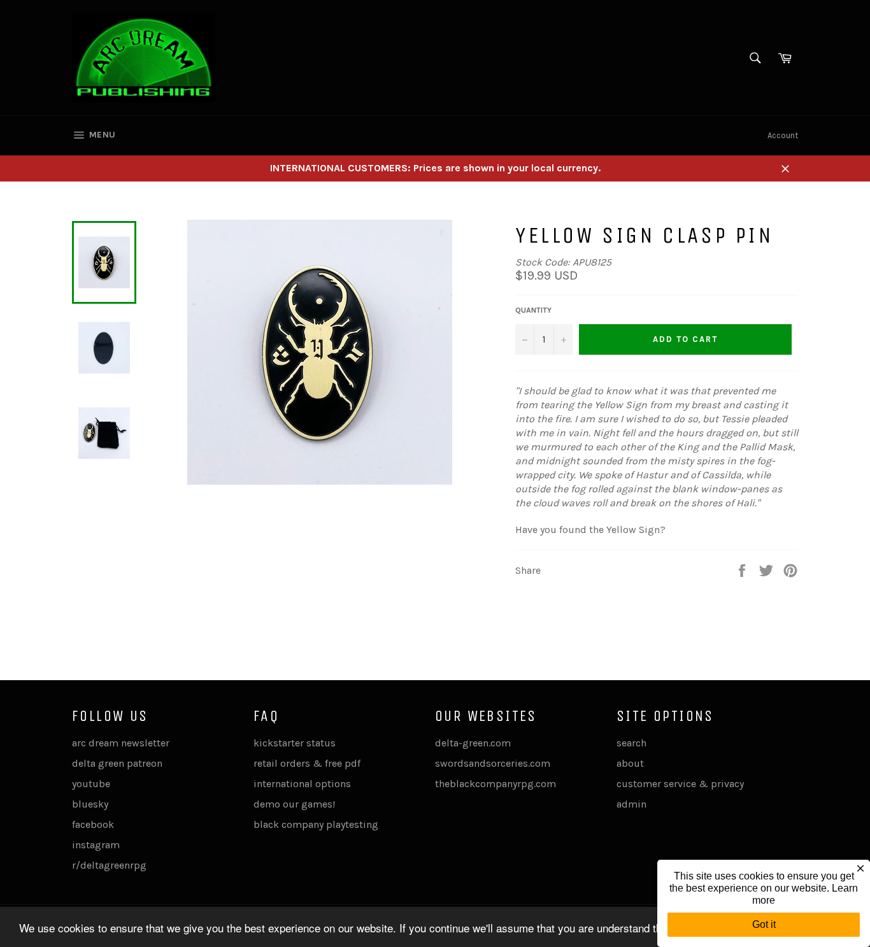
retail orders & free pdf (306, 763)
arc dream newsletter (120, 743)
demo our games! (294, 804)
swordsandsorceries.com (492, 763)
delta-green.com (473, 743)
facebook (93, 824)
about (630, 763)
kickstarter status (294, 743)
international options (302, 784)
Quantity (533, 310)
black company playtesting (315, 824)
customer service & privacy (680, 784)
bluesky (90, 804)
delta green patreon (117, 763)
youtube (91, 784)
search (631, 743)
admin (631, 804)
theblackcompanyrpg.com (495, 784)
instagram (96, 845)
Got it (764, 924)
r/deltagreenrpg (109, 865)
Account (782, 135)
